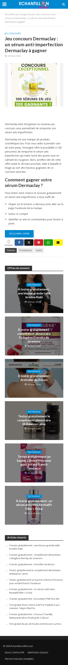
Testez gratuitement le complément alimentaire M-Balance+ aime (34, 420)
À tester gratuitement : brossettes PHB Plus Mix (34, 598)
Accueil (31, 14)
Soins (39, 250)
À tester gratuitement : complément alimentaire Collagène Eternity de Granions (34, 335)
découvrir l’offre (19, 233)
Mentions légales (38, 652)
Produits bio (25, 250)
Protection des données (19, 659)
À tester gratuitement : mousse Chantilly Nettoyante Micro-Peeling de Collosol (30, 616)
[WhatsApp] (48, 242)
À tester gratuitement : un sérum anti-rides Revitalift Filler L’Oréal (34, 505)
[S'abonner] (58, 242)
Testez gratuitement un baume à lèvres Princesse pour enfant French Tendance (34, 462)
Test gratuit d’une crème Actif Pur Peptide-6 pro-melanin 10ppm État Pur (34, 606)
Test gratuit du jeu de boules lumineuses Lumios (35, 623)
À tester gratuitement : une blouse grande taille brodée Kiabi (34, 293)
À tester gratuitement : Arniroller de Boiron (34, 378)
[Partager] (19, 242)
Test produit (34, 285)
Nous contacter (14, 652)
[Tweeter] (28, 242)
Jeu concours (43, 14)
